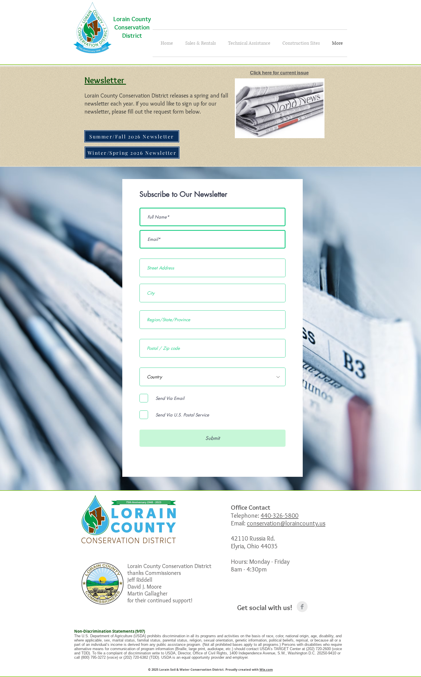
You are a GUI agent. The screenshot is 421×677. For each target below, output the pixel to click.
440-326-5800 (279, 515)
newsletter (97, 103)
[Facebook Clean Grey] (302, 606)
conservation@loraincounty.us (286, 523)
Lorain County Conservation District (132, 27)
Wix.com (266, 669)
